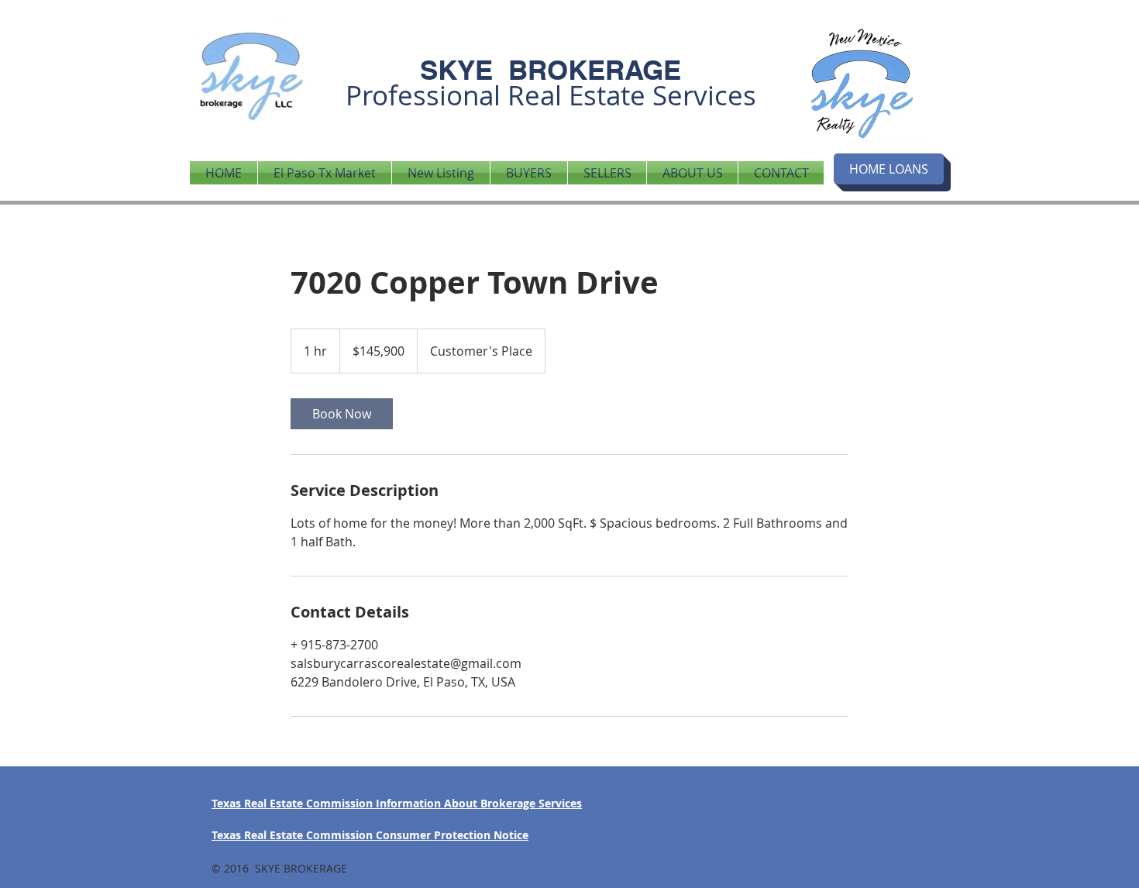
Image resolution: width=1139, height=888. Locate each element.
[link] (342, 413)
